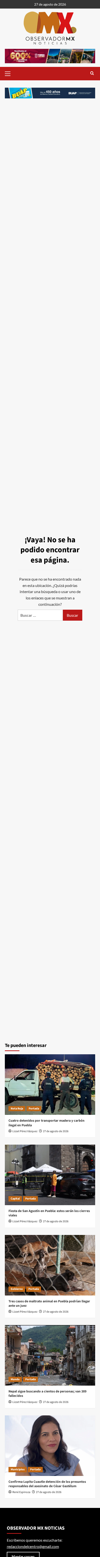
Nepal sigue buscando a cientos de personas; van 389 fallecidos (47, 1393)
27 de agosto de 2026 (55, 1131)
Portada (34, 1109)
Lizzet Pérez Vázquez (24, 1131)
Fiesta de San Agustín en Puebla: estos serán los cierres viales (49, 1213)
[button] (10, 73)
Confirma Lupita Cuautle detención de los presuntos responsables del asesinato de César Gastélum (47, 1484)
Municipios (18, 1469)
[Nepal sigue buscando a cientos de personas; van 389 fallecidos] (50, 1355)
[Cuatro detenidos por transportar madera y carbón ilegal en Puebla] (50, 1084)
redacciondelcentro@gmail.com (33, 1546)
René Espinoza (21, 1492)
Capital (15, 1199)
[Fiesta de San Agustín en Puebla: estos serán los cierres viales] (50, 1175)
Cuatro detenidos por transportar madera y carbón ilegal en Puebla (46, 1123)
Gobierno (17, 1289)
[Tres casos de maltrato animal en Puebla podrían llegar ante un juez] (50, 1265)
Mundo (15, 1379)
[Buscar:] (40, 615)
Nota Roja (17, 1109)
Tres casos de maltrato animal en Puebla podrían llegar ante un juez (49, 1303)
